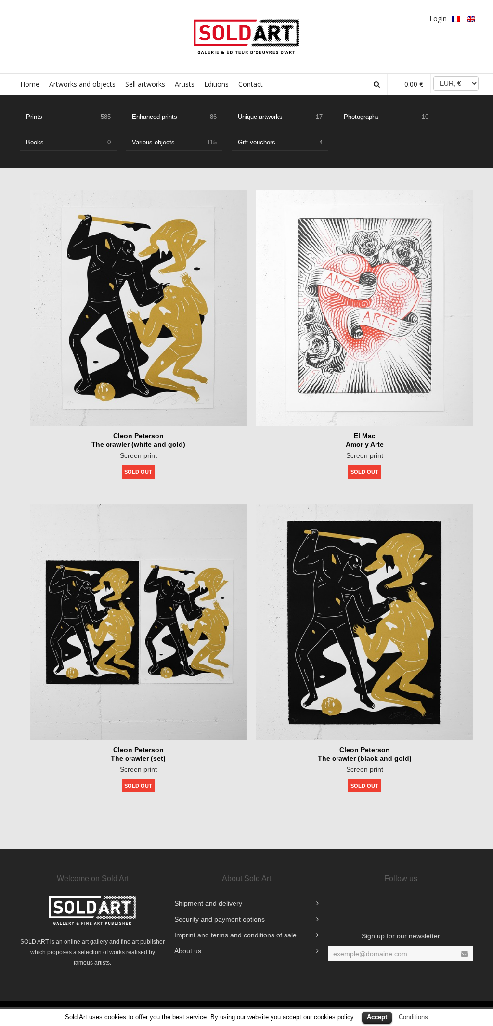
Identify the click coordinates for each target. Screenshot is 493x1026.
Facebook (26, 18)
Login (438, 18)
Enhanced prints (174, 116)
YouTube (110, 18)
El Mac (365, 436)
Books (68, 142)
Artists (185, 84)
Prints (68, 116)
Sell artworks (145, 84)
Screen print (138, 455)
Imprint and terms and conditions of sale (235, 935)
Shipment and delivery (208, 903)
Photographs (386, 116)
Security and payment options (219, 919)
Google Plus (68, 18)
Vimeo (96, 18)
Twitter (54, 18)
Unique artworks (280, 116)
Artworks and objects (82, 84)
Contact (250, 84)
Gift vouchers (280, 142)
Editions (216, 84)
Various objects (174, 142)
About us (187, 951)
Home (29, 84)
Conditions (413, 1017)
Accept (377, 1017)
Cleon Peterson (138, 436)
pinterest (82, 18)
